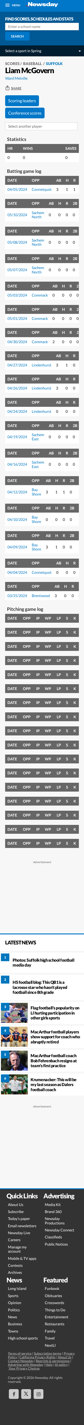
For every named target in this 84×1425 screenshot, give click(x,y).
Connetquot (42, 189)
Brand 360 (53, 1211)
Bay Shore (36, 491)
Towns (13, 1331)
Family (50, 1331)
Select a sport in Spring (23, 50)
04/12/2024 (17, 492)
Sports (13, 1295)
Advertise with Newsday (25, 1365)
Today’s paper (19, 1218)
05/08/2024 (17, 242)
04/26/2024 (17, 388)
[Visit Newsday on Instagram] (38, 1394)
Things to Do (55, 1310)
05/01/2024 (17, 318)
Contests (15, 1265)
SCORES (12, 63)
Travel (50, 1338)
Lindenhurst (41, 365)
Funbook (52, 1288)
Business (15, 1324)
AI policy (61, 1365)
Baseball (32, 63)
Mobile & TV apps (22, 1258)
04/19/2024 (17, 436)
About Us (15, 1204)
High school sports (23, 1338)
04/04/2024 (17, 572)
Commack (40, 295)
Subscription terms (47, 1353)
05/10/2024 (17, 214)
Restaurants (54, 1324)
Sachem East (38, 436)
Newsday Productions (55, 1220)
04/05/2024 (17, 189)
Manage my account (17, 1249)
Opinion (14, 1302)
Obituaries (53, 1295)
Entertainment (56, 1317)
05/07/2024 (17, 269)
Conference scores (25, 113)
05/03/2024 (17, 295)
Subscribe (16, 1211)
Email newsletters (22, 1225)
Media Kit (53, 1204)
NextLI (50, 1345)
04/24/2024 (17, 411)
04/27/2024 (17, 365)
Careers (14, 1239)
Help (49, 1365)
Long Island (17, 1288)
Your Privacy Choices (24, 1368)
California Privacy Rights (37, 1357)
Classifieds (53, 1237)
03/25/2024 (17, 595)
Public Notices (56, 1244)
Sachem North (38, 214)
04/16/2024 (17, 464)
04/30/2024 (17, 341)
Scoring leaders (22, 100)
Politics (14, 1310)
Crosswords (54, 1302)
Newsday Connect (59, 1230)
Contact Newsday (21, 1361)
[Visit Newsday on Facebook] (14, 1394)
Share (16, 88)
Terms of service (20, 1353)
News (12, 1317)
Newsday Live (19, 1232)
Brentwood (41, 595)
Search (17, 36)
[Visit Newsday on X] (26, 1394)
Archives (15, 1272)
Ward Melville (16, 78)
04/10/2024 (17, 519)
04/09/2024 (17, 547)
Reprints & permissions (53, 1361)
